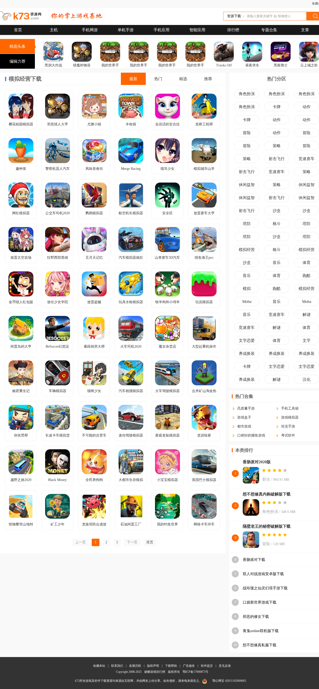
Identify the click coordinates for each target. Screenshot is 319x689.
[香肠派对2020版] (251, 475)
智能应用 (197, 30)
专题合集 (269, 30)
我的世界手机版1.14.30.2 (167, 72)
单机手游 (126, 30)
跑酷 (307, 275)
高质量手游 (246, 408)
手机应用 (161, 30)
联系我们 (117, 666)
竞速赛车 (307, 159)
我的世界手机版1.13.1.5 (195, 68)
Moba (246, 301)
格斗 (277, 224)
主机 (54, 30)
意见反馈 (225, 666)
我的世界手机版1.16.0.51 (110, 72)
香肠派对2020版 (257, 462)
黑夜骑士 (281, 65)
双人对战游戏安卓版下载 (263, 574)
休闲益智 (247, 185)
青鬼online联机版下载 (261, 631)
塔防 (247, 224)
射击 (266, 479)
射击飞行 (277, 159)
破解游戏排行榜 (155, 672)
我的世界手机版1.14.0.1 (138, 68)
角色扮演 (247, 94)
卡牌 (277, 107)
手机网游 (90, 30)
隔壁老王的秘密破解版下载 (267, 526)
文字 (307, 340)
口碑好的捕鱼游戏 (251, 435)
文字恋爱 (247, 340)
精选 (183, 79)
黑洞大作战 (53, 65)
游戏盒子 (244, 417)
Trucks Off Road (224, 68)
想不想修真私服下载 (259, 645)
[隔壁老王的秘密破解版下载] (251, 540)
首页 (18, 30)
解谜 (307, 314)
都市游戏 (244, 426)
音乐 (277, 262)
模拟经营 (247, 249)
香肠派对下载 (254, 560)
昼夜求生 (252, 65)
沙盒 (277, 211)
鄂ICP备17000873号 (195, 672)
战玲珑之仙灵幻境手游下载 (265, 588)
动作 (307, 107)
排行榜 (233, 30)
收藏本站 (99, 666)
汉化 (307, 379)
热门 (158, 79)
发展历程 (135, 666)
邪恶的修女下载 (256, 617)
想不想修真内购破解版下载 (267, 494)
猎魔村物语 (81, 65)
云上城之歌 (309, 65)
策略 (277, 146)
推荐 (208, 79)
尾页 (149, 542)
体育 (307, 262)
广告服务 (189, 666)
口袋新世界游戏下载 (259, 602)
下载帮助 (171, 666)
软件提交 (207, 666)
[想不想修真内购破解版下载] (251, 508)
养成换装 (247, 353)
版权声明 (153, 666)
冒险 (247, 133)
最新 (133, 79)
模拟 (247, 288)
